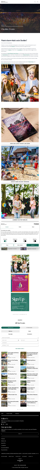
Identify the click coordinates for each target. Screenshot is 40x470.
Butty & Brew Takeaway (32, 394)
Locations (3, 445)
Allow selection (20, 245)
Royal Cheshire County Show (13, 53)
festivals (13, 46)
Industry (17, 413)
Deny (7, 245)
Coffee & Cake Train (12, 394)
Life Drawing (10, 367)
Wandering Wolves (31, 360)
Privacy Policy (11, 456)
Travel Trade (9, 413)
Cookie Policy (18, 456)
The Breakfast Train (12, 374)
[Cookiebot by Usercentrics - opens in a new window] (34, 224)
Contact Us (30, 456)
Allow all (32, 245)
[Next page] (22, 409)
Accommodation (5, 447)
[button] (37, 2)
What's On (3, 441)
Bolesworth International (5, 63)
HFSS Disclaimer (4, 456)
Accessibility (24, 456)
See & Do (3, 443)
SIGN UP (20, 433)
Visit (2, 413)
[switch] (15, 241)
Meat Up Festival (26, 54)
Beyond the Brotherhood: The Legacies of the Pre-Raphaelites (32, 354)
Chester (3, 438)
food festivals (5, 54)
